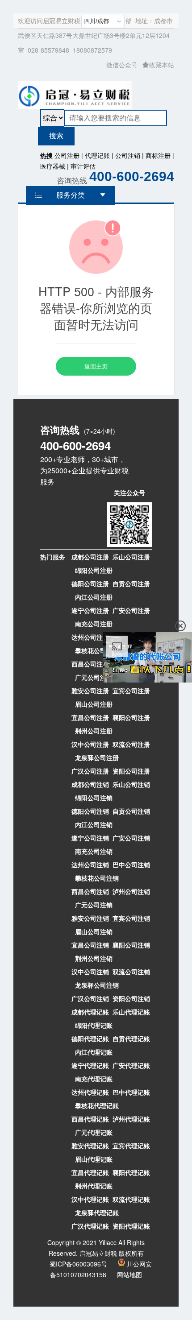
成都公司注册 (90, 556)
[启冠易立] (75, 93)
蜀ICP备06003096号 (78, 1263)
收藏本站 (161, 64)
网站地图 (129, 1274)
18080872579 (92, 50)
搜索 (56, 136)
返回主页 (96, 366)
